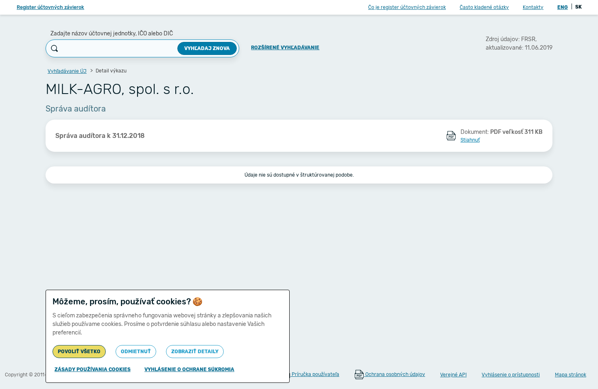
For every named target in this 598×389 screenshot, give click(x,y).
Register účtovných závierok (50, 7)
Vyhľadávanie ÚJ (67, 71)
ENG (562, 7)
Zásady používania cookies (93, 369)
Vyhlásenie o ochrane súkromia (189, 369)
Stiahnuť (470, 140)
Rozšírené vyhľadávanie (285, 47)
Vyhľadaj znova (207, 48)
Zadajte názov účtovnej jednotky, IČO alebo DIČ (111, 33)
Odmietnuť (136, 351)
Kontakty (533, 7)
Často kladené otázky (484, 7)
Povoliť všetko (79, 351)
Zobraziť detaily (194, 351)
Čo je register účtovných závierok (407, 7)
